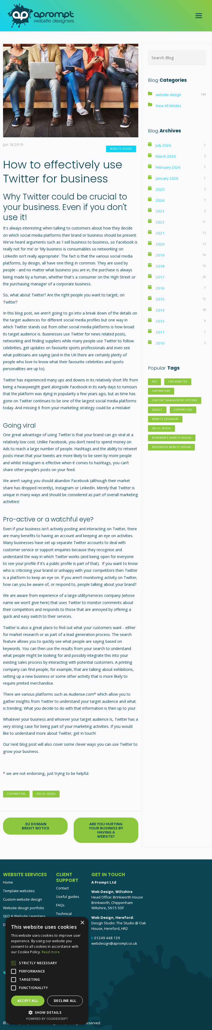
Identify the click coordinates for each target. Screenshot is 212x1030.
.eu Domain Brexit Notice (35, 825)
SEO (154, 381)
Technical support (64, 916)
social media (46, 793)
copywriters (16, 793)
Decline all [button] (65, 1000)
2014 (160, 310)
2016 (160, 288)
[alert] (47, 970)
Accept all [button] (27, 1000)
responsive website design (171, 447)
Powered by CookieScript (47, 1019)
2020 (160, 244)
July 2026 (163, 145)
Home (8, 882)
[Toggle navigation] (199, 16)
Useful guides (67, 896)
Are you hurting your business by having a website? (106, 830)
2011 (160, 332)
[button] (47, 1012)
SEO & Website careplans (24, 916)
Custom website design (22, 899)
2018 (160, 266)
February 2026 (168, 167)
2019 (160, 255)
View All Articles (168, 105)
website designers (165, 418)
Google (157, 409)
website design (121, 148)
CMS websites (177, 381)
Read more (51, 952)
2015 (160, 299)
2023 (160, 211)
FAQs (60, 905)
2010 (160, 343)
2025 (160, 189)
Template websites (19, 890)
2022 (160, 222)
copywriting (183, 409)
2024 (160, 200)
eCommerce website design (172, 437)
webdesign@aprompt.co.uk (114, 943)
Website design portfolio (23, 907)
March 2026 (166, 156)
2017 (160, 277)
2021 (160, 233)
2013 (160, 321)
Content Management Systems (174, 400)
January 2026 (167, 178)
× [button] (82, 923)
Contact (62, 888)
